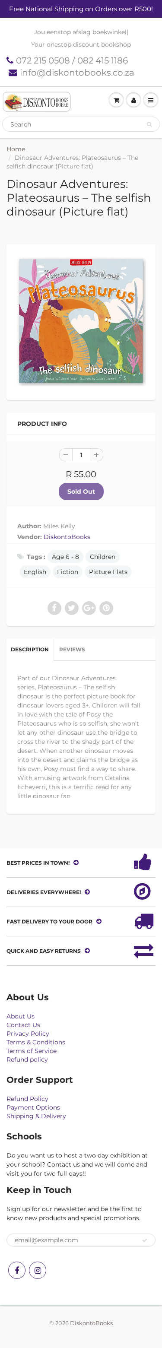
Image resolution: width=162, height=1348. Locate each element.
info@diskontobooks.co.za (77, 72)
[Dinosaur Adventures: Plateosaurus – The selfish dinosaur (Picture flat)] (81, 321)
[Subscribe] (145, 1240)
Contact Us (23, 1025)
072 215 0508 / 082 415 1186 (72, 60)
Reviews (72, 649)
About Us (20, 1016)
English (35, 572)
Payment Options (33, 1107)
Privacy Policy (27, 1033)
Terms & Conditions (35, 1042)
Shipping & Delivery (36, 1116)
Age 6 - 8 (65, 557)
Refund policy (27, 1059)
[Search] (149, 124)
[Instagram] (37, 1270)
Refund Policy (27, 1099)
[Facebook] (16, 1270)
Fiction (67, 572)
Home (15, 149)
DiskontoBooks (67, 537)
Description (30, 649)
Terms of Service (31, 1051)
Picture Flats (108, 572)
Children (102, 557)
